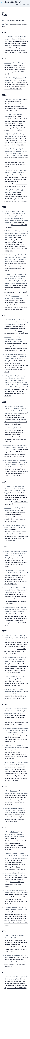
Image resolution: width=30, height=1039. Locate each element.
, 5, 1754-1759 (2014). (14, 884)
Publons (12, 20)
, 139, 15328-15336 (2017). (15, 651)
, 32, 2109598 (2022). (14, 370)
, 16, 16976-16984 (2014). (16, 923)
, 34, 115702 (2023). (15, 292)
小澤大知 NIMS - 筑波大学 (12, 2)
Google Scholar (21, 20)
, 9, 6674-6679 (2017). (14, 698)
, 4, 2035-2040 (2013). (15, 964)
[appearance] (17, 4)
